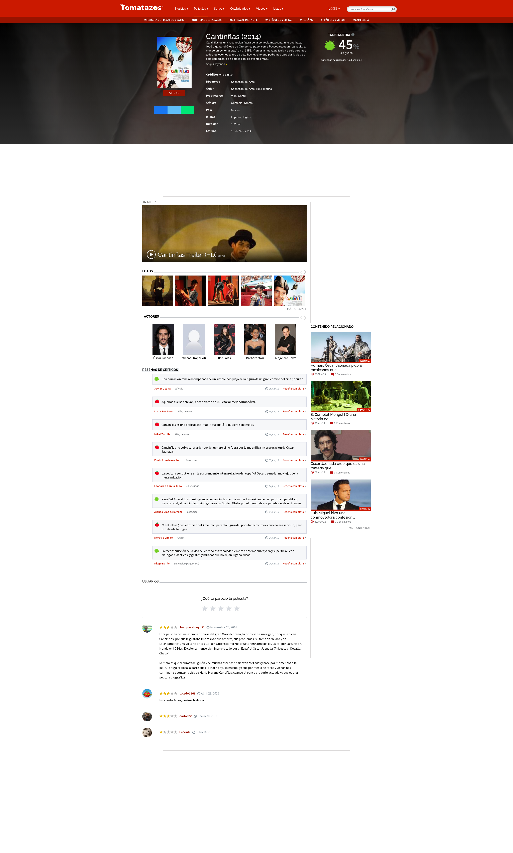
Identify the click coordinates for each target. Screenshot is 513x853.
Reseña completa (293, 388)
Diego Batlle (162, 563)
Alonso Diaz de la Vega (168, 512)
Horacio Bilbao (163, 537)
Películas (200, 8)
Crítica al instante (244, 20)
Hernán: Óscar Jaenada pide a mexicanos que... (336, 367)
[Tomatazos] (140, 9)
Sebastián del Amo (243, 81)
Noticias (181, 8)
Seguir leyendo (215, 64)
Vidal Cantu (238, 95)
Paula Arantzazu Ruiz (167, 460)
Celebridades (239, 8)
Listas (277, 8)
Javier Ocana (162, 388)
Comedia (236, 102)
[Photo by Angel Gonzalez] (256, 291)
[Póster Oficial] (289, 291)
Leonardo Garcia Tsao (168, 486)
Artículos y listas (279, 20)
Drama (248, 102)
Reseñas (307, 20)
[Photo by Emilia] (190, 291)
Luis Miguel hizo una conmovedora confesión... (333, 515)
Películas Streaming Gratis (165, 20)
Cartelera (362, 20)
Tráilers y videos (333, 20)
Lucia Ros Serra (164, 411)
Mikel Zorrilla (162, 434)
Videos (261, 8)
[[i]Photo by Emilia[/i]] (157, 291)
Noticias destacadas (207, 20)
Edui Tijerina (264, 88)
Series (218, 8)
